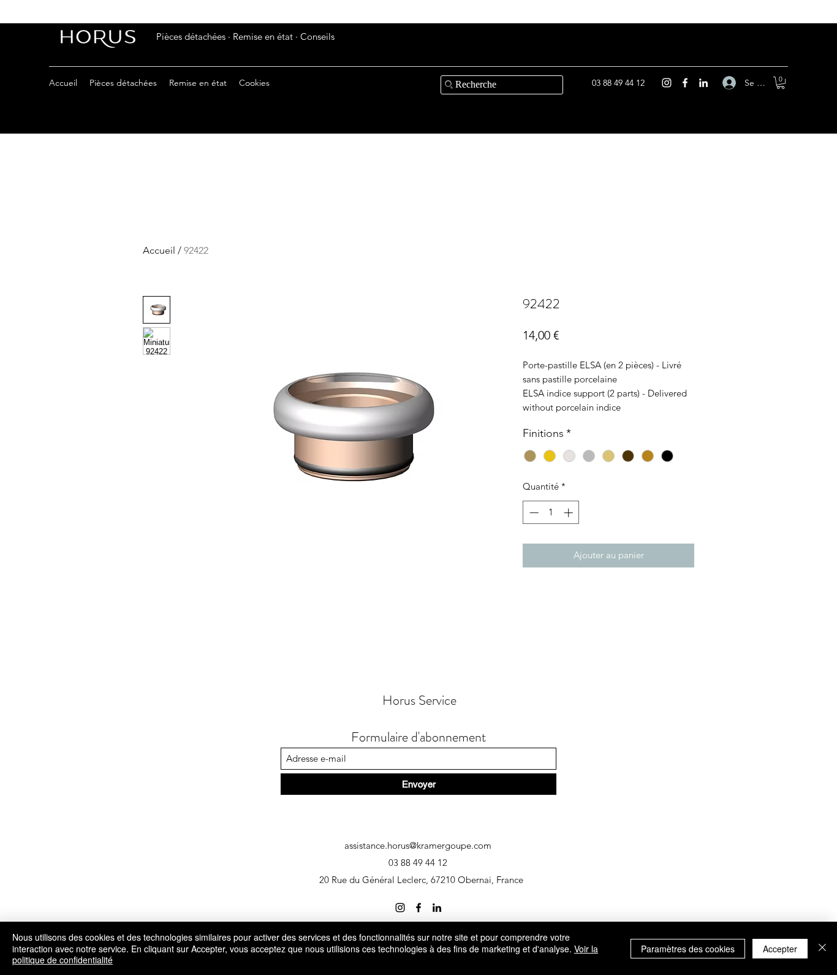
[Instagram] (667, 83)
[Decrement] (533, 512)
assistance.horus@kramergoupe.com (417, 845)
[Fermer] (822, 948)
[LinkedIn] (703, 83)
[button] (780, 83)
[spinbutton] (551, 512)
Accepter (780, 949)
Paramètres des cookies (688, 949)
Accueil (159, 250)
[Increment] (569, 512)
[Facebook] (685, 83)
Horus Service (419, 700)
